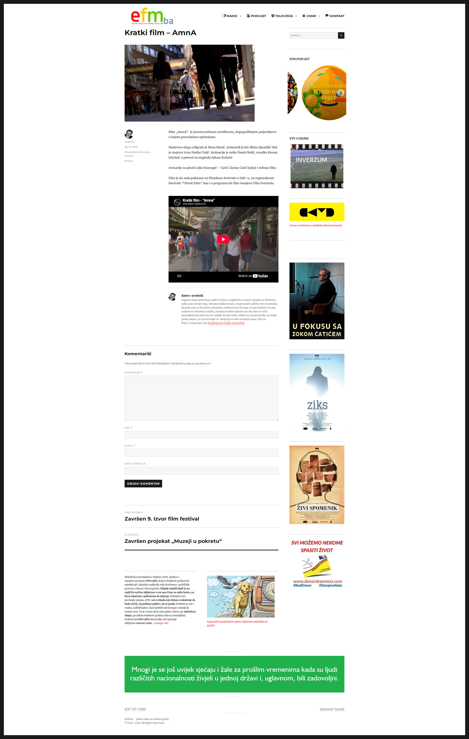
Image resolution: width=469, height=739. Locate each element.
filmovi (129, 160)
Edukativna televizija (137, 152)
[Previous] (293, 92)
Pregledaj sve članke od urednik (226, 323)
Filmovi (129, 155)
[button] (292, 166)
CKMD (142, 709)
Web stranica (135, 463)
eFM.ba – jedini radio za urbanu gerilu (147, 719)
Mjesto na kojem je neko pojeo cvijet (317, 92)
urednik (129, 141)
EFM (127, 709)
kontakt (339, 709)
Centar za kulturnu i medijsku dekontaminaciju (315, 225)
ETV (134, 709)
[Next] (340, 92)
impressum (326, 709)
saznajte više (161, 623)
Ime (128, 427)
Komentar (134, 372)
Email (130, 445)
